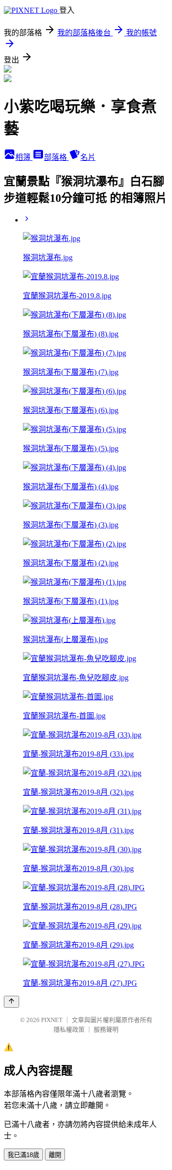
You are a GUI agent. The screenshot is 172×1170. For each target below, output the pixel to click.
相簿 (23, 157)
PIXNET (52, 1019)
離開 (55, 1155)
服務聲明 (106, 1029)
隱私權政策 (69, 1029)
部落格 (56, 157)
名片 (88, 157)
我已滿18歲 (23, 1155)
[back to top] (11, 1002)
